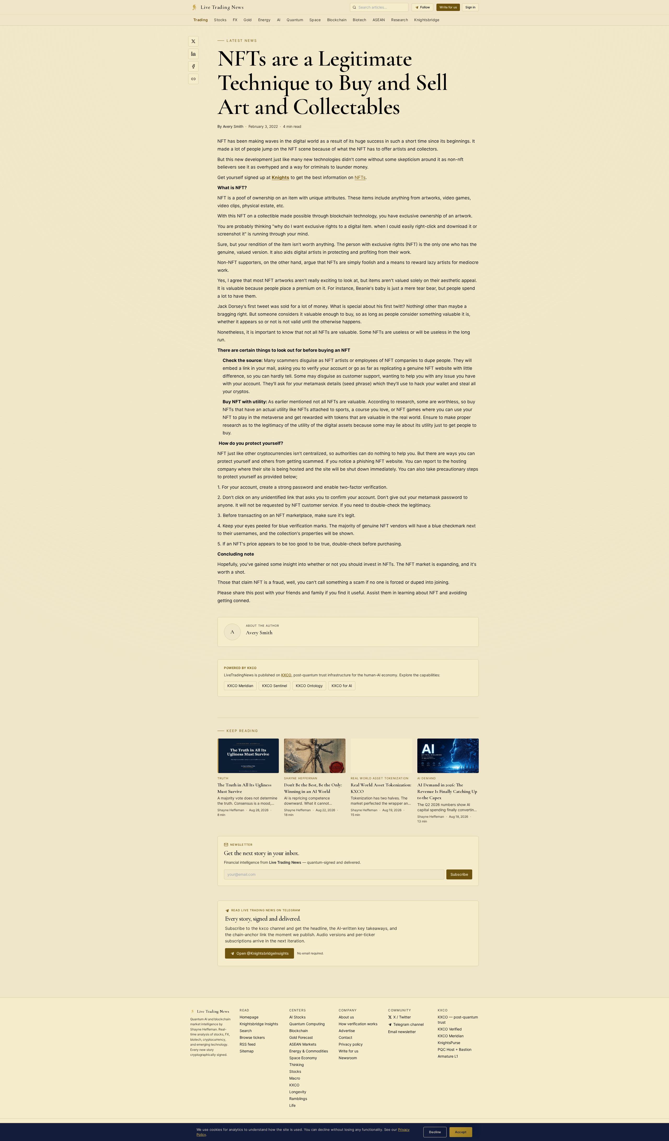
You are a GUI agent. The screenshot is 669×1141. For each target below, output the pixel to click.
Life (292, 1105)
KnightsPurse (449, 1042)
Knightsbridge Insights (259, 1024)
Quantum (295, 20)
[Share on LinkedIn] (193, 54)
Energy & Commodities (308, 1051)
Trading (200, 20)
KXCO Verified (450, 1029)
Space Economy (303, 1058)
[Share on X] (193, 41)
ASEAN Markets (302, 1044)
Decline (435, 1132)
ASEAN (379, 20)
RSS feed (248, 1044)
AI (279, 20)
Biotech (359, 20)
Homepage (249, 1017)
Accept (461, 1132)
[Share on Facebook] (193, 66)
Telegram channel (408, 1024)
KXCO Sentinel (274, 685)
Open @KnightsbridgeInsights (263, 953)
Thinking (296, 1064)
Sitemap (247, 1051)
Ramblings (298, 1098)
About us (346, 1017)
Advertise (347, 1030)
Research (399, 20)
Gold (248, 20)
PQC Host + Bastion (454, 1049)
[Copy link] (193, 79)
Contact (345, 1037)
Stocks (220, 20)
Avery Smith (259, 633)
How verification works (358, 1024)
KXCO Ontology (309, 685)
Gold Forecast (301, 1037)
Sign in (470, 7)
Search (246, 1030)
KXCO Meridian (240, 685)
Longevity (297, 1092)
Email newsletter (402, 1031)
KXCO (286, 675)
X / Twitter (402, 1017)
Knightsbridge (427, 20)
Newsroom (348, 1058)
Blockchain (337, 20)
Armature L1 (448, 1056)
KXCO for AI (342, 685)
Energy (264, 20)
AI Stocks (297, 1017)
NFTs (360, 177)
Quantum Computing (307, 1024)
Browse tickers (252, 1037)
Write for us (448, 7)
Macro (294, 1078)
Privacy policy (351, 1044)
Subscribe (459, 874)
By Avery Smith (230, 126)
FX (235, 20)
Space (315, 20)
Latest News (242, 40)
